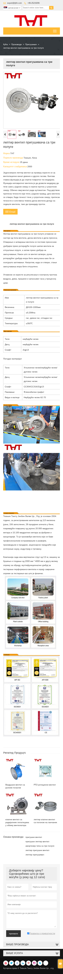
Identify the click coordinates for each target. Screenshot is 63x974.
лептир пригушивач (34, 854)
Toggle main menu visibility (55, 31)
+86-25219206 (34, 3)
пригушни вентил (33, 837)
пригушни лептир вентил (37, 841)
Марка (6, 153)
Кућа (5, 44)
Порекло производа (13, 157)
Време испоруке (11, 162)
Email (10, 211)
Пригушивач (31, 44)
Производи (16, 44)
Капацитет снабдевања (15, 166)
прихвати (13, 933)
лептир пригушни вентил (37, 850)
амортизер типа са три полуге (39, 846)
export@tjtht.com (14, 3)
